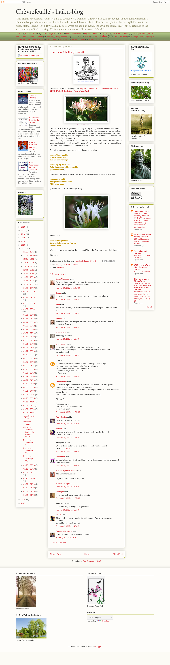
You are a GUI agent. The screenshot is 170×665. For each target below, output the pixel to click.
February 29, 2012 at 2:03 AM (67, 510)
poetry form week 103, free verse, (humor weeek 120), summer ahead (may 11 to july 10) (142, 296)
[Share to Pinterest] (113, 261)
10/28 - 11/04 (29, 273)
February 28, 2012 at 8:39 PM (67, 487)
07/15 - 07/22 (29, 337)
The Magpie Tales (139, 33)
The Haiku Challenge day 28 (28, 442)
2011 (23, 499)
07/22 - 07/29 (29, 333)
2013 (23, 245)
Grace (58, 293)
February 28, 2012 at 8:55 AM (67, 377)
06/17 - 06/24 (29, 351)
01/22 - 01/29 (29, 484)
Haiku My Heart (27, 423)
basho (40, 37)
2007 (23, 503)
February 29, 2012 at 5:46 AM (67, 526)
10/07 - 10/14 (29, 284)
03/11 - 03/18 (29, 402)
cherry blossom (61, 37)
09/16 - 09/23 (29, 297)
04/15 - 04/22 (29, 384)
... (57, 360)
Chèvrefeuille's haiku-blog (49, 11)
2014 (23, 241)
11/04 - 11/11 (28, 270)
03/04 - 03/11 (29, 405)
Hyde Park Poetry (141, 211)
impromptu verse (137, 37)
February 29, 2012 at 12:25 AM (68, 498)
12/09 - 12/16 (29, 252)
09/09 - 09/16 (29, 303)
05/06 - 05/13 (29, 373)
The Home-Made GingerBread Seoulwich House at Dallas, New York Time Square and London (142, 284)
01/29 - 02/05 (29, 478)
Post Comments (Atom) (92, 561)
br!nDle (59, 429)
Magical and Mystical (64, 484)
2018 (23, 227)
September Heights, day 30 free (34, 120)
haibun (87, 37)
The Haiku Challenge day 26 (28, 458)
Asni (58, 305)
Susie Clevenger (62, 279)
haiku (103, 36)
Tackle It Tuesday (32, 96)
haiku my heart (121, 37)
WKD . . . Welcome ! (142, 271)
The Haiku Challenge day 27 (28, 450)
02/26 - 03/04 (29, 409)
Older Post (118, 554)
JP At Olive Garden (142, 235)
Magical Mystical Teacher (66, 471)
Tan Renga (106, 33)
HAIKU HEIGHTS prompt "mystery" (33, 145)
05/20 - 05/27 (29, 366)
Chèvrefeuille (61, 382)
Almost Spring (29, 412)
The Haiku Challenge (120, 34)
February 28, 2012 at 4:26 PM (67, 452)
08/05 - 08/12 (29, 326)
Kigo (61, 33)
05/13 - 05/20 (29, 369)
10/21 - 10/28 (29, 277)
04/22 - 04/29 (29, 380)
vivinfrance (60, 344)
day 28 (58, 265)
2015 (23, 238)
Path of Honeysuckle (73, 33)
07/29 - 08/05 (29, 329)
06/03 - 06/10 (29, 358)
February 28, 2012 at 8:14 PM (67, 466)
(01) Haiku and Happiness (140, 252)
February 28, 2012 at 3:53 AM (67, 339)
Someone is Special (64, 531)
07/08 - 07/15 (29, 340)
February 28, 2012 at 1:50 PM (67, 424)
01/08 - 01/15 (29, 491)
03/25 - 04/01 (29, 395)
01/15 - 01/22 (29, 488)
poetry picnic (38, 39)
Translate (105, 621)
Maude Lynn (61, 332)
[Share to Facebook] (110, 261)
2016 (23, 234)
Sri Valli (59, 515)
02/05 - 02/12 (29, 472)
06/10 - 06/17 (29, 355)
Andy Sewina (61, 417)
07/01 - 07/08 (29, 344)
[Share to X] (108, 261)
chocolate (74, 37)
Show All (149, 307)
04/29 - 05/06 (29, 376)
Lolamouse (60, 457)
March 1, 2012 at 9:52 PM (66, 538)
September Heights (91, 34)
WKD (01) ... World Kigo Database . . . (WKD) (142, 267)
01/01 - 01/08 (29, 495)
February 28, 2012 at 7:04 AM (67, 355)
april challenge (28, 37)
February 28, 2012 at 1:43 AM (67, 299)
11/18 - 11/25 (29, 262)
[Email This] (103, 261)
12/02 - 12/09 (29, 255)
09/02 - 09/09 (29, 309)
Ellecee (59, 318)
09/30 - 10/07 (29, 288)
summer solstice (64, 39)
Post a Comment (59, 543)
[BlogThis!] (105, 261)
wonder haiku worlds (96, 39)
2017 (23, 230)
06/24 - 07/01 (29, 347)
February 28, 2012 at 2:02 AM (67, 313)
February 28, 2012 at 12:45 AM (68, 288)
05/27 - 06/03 (29, 362)
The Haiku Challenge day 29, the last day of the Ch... (28, 431)
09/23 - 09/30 (29, 292)
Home (87, 554)
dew (81, 37)
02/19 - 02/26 (29, 465)
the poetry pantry (78, 39)
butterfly (50, 37)
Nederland (60, 267)
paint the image (24, 39)
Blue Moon (19, 33)
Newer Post (55, 554)
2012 (23, 249)
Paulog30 (60, 492)
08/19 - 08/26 (29, 318)
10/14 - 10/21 (29, 281)
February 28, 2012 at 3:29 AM (67, 327)
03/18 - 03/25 (29, 398)
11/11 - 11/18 (28, 266)
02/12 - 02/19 (29, 469)
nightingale (150, 37)
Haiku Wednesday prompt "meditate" (34, 166)
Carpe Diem (31, 33)
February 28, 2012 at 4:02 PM (67, 438)
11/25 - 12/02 (29, 259)
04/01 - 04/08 (29, 391)
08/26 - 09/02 (29, 315)
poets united (51, 39)
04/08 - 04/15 (29, 387)
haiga (95, 37)
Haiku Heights (48, 33)
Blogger (98, 647)
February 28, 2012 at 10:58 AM (68, 412)
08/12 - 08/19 (29, 322)
